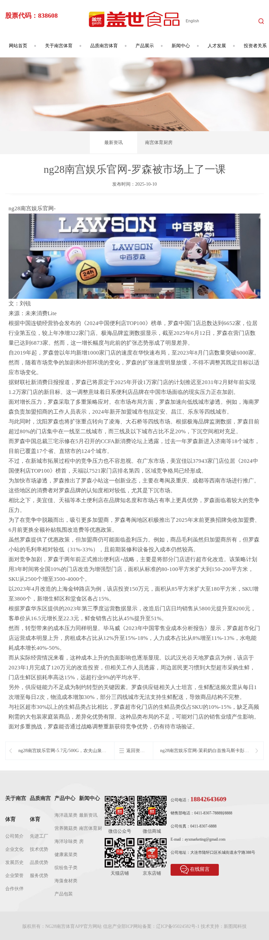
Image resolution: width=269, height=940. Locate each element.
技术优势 (39, 849)
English (192, 21)
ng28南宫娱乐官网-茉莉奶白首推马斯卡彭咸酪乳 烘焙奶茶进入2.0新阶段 (204, 751)
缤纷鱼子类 (65, 867)
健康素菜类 (65, 854)
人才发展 (217, 45)
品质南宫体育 (104, 45)
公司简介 (14, 836)
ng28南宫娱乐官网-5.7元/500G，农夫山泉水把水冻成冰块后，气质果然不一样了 (62, 751)
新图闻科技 (235, 926)
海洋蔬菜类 (65, 815)
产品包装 (63, 893)
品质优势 (39, 862)
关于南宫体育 (58, 45)
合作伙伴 (14, 888)
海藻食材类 (65, 880)
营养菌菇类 (65, 828)
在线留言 (200, 869)
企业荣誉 (14, 875)
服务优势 (39, 875)
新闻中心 (181, 45)
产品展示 (144, 45)
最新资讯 (113, 142)
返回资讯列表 (135, 751)
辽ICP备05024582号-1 (177, 926)
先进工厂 (39, 836)
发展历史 (14, 862)
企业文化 (14, 849)
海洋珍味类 (65, 841)
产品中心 (64, 798)
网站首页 (18, 45)
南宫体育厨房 (159, 142)
